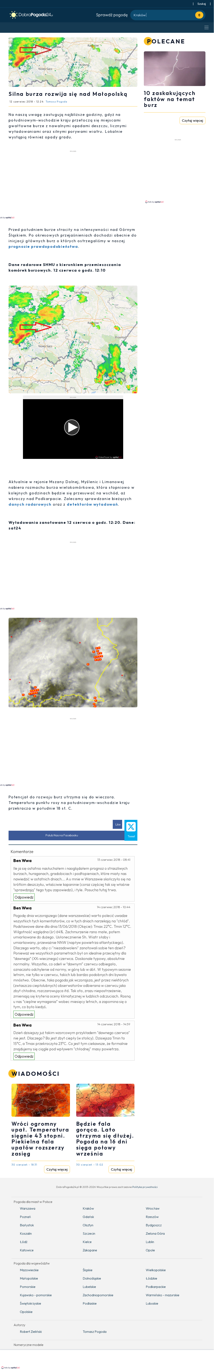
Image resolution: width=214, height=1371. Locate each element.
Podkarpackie (156, 1287)
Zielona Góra (155, 1233)
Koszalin (26, 1233)
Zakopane (90, 1250)
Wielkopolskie (156, 1270)
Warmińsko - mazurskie (162, 1295)
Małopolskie (29, 1278)
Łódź (23, 1242)
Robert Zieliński (31, 1331)
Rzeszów (152, 1217)
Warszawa (27, 1208)
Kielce (87, 1242)
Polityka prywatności (145, 1187)
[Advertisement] (179, 170)
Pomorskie (27, 1287)
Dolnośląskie (92, 1278)
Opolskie (26, 1312)
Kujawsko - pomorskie (36, 1295)
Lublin (150, 1242)
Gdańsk (88, 1217)
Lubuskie (152, 1303)
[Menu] (206, 27)
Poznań (25, 1217)
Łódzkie (151, 1278)
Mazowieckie (29, 1270)
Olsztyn (88, 1225)
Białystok (27, 1225)
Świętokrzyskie (30, 1303)
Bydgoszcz (154, 1225)
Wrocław (153, 1208)
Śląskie (87, 1270)
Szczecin (89, 1233)
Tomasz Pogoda (94, 1331)
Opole (150, 1250)
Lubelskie (89, 1287)
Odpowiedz (24, 897)
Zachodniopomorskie (98, 1295)
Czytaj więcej (57, 1169)
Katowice (27, 1250)
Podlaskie (90, 1303)
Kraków (88, 1208)
